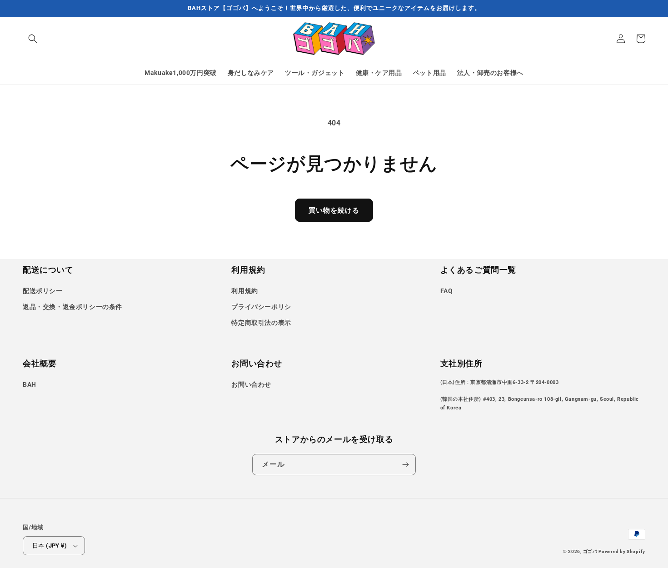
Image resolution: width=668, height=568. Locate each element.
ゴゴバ (591, 551)
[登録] (405, 464)
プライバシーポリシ (261, 306)
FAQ (446, 290)
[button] (33, 39)
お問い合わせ (251, 384)
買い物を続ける (334, 210)
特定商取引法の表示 (261, 322)
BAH (29, 384)
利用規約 (244, 290)
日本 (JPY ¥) (49, 545)
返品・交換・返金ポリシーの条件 (72, 306)
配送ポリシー (43, 290)
